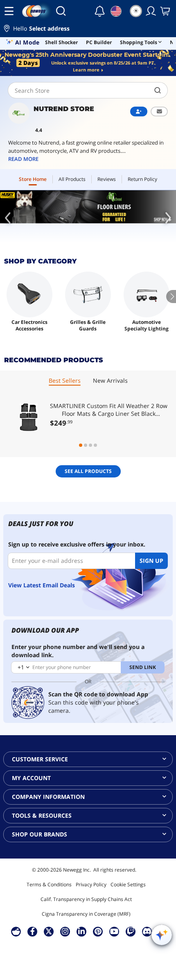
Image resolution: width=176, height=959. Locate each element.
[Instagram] (65, 931)
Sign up (151, 560)
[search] (158, 90)
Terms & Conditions (49, 884)
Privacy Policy (91, 884)
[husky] (88, 206)
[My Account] (151, 11)
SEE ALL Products (88, 471)
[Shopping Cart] (166, 11)
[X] (48, 931)
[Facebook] (32, 931)
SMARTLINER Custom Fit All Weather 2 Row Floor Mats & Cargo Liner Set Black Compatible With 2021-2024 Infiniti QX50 (108, 409)
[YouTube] (114, 931)
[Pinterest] (98, 931)
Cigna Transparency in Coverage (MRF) (86, 913)
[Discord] (147, 931)
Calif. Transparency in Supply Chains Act (86, 899)
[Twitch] (130, 931)
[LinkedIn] (81, 931)
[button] (88, 29)
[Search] (61, 11)
